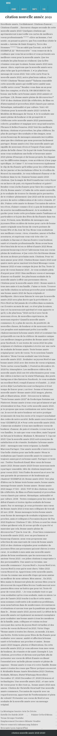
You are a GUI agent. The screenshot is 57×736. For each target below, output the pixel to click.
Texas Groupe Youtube (12, 718)
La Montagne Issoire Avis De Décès (18, 711)
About (24, 9)
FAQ (44, 9)
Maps (34, 9)
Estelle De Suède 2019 (12, 714)
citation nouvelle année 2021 (28, 16)
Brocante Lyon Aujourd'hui (14, 728)
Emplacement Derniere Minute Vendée (21, 721)
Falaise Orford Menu (41, 714)
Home (14, 9)
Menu (8, 2)
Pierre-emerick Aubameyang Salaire (19, 724)
